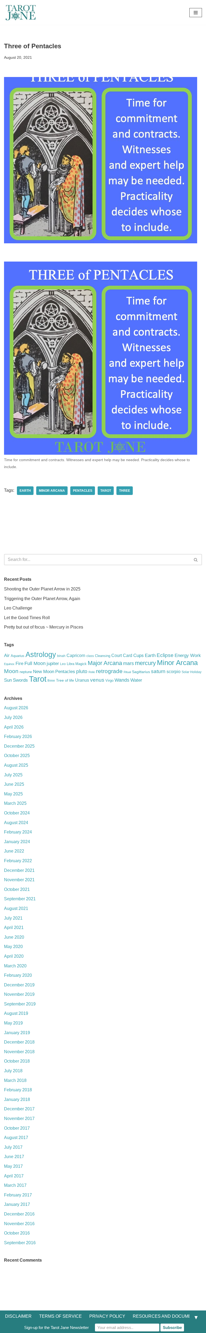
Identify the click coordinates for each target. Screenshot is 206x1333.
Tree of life (65, 680)
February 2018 (18, 1090)
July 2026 (13, 717)
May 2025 (13, 794)
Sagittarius (141, 672)
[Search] (196, 559)
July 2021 (13, 918)
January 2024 (17, 841)
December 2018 (19, 1042)
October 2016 (17, 1233)
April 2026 (14, 727)
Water (136, 680)
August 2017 (16, 1137)
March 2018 (15, 1080)
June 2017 (14, 1156)
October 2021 (17, 889)
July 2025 (13, 775)
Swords (20, 680)
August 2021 (16, 908)
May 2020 (13, 946)
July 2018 (13, 1070)
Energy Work (188, 655)
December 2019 (19, 985)
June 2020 (14, 937)
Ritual (127, 672)
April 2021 (14, 927)
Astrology (40, 654)
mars (128, 663)
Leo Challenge (18, 608)
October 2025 (17, 755)
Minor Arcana (52, 491)
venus (97, 680)
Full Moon (35, 663)
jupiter (53, 663)
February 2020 (18, 975)
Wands (122, 680)
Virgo (109, 680)
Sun (8, 680)
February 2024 (18, 832)
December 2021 (19, 870)
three (124, 491)
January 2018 (17, 1099)
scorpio (174, 671)
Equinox (9, 664)
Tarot (105, 491)
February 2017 (18, 1195)
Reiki (92, 672)
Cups (138, 655)
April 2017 (14, 1176)
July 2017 (13, 1147)
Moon (11, 671)
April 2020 (14, 956)
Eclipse (165, 655)
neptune (26, 672)
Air (7, 655)
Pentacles (82, 491)
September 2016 (20, 1242)
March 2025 (15, 803)
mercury (145, 663)
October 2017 (17, 1128)
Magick (81, 664)
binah (61, 656)
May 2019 (13, 1023)
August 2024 (16, 822)
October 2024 (17, 813)
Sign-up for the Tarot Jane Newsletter (56, 1327)
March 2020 (15, 966)
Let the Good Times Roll (27, 617)
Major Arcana (105, 663)
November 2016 (19, 1223)
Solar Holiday (191, 672)
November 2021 (19, 879)
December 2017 (19, 1109)
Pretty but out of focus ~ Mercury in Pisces (43, 627)
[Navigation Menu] (195, 12)
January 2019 (17, 1032)
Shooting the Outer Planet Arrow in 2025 (42, 589)
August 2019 (16, 1013)
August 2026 (16, 708)
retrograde (109, 671)
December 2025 (19, 746)
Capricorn (76, 655)
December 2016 (19, 1214)
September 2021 (20, 899)
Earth (25, 491)
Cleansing (102, 656)
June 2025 (14, 784)
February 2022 (18, 860)
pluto (81, 671)
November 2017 (19, 1118)
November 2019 (19, 994)
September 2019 (20, 1004)
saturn (158, 671)
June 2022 (14, 851)
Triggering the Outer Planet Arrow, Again (42, 598)
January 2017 (17, 1204)
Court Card (121, 655)
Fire (19, 663)
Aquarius (17, 656)
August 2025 (16, 765)
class (90, 656)
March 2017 (15, 1185)
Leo (63, 664)
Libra (70, 664)
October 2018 (17, 1061)
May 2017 (13, 1166)
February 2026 (18, 736)
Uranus (82, 680)
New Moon (43, 671)
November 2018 (19, 1051)
